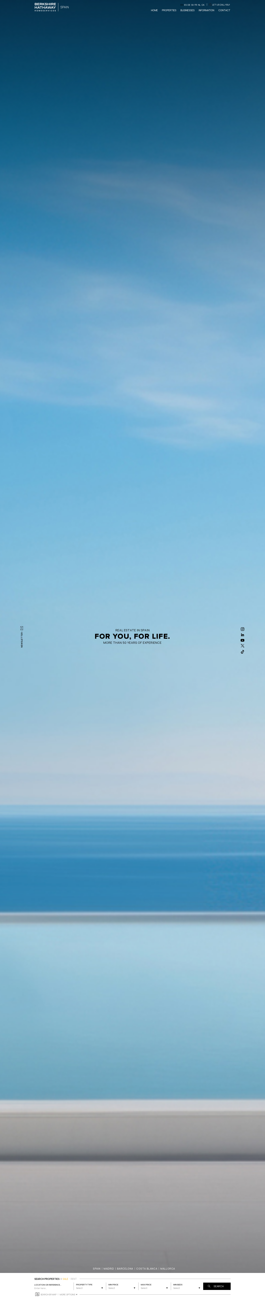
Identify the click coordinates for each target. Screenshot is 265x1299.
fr (196, 4)
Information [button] (206, 10)
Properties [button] (169, 10)
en (182, 4)
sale (65, 1279)
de (189, 4)
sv (192, 4)
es (185, 4)
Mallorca (167, 1268)
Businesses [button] (188, 10)
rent (74, 1279)
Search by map (48, 1294)
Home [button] (154, 10)
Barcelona (125, 1268)
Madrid (109, 1268)
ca (203, 4)
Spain (97, 1268)
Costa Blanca (146, 1268)
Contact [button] (224, 10)
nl (199, 4)
